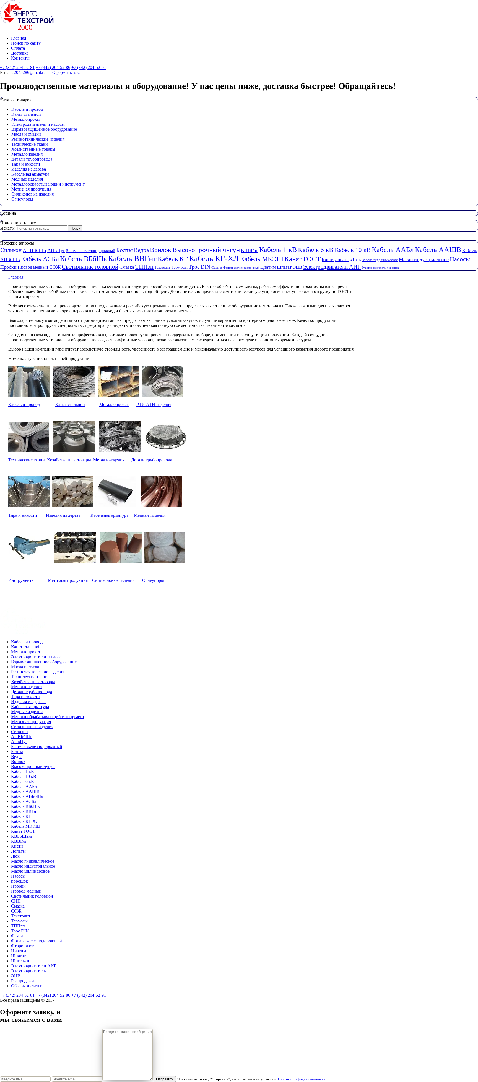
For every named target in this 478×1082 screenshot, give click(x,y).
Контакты (20, 58)
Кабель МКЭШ (261, 259)
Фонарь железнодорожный (241, 267)
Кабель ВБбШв (83, 259)
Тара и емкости (25, 164)
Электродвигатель (374, 267)
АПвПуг (56, 250)
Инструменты (21, 580)
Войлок (160, 249)
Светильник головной (90, 266)
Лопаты (342, 259)
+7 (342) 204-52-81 (17, 67)
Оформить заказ (67, 72)
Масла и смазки (26, 134)
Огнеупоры (22, 199)
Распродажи (22, 980)
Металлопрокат (26, 119)
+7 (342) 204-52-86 (53, 67)
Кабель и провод (27, 109)
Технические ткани (29, 144)
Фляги (216, 267)
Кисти (328, 259)
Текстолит (162, 267)
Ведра (141, 250)
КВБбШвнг (22, 836)
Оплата (18, 48)
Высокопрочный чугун (206, 249)
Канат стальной (26, 114)
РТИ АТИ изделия (153, 404)
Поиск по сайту (26, 43)
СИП (16, 901)
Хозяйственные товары (33, 149)
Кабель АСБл (40, 259)
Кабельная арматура (30, 174)
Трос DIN (199, 267)
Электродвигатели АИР (332, 266)
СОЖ (55, 267)
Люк (355, 259)
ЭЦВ (297, 267)
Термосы (180, 267)
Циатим (268, 267)
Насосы (460, 259)
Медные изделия (27, 179)
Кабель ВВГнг (132, 258)
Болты (124, 250)
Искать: (7, 228)
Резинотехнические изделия (37, 139)
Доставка (19, 53)
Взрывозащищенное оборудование (44, 129)
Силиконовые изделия (32, 194)
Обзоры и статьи (27, 985)
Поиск (75, 228)
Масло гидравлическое (380, 260)
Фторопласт (22, 946)
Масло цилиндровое (30, 871)
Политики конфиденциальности (300, 1079)
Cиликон (11, 250)
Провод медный (33, 267)
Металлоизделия (27, 154)
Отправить (165, 1079)
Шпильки (20, 960)
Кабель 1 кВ (278, 250)
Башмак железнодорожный (90, 250)
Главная (18, 38)
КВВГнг (249, 250)
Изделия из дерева (28, 169)
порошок (393, 267)
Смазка (126, 267)
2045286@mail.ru (30, 72)
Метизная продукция (31, 189)
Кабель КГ (173, 259)
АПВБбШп (34, 250)
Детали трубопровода (31, 159)
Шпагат (284, 267)
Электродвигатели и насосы (38, 124)
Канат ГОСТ (302, 259)
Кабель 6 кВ (316, 249)
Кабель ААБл (393, 250)
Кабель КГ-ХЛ (214, 258)
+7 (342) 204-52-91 (88, 67)
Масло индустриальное (424, 259)
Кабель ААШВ (438, 250)
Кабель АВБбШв (27, 796)
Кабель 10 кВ (353, 249)
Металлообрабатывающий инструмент (48, 184)
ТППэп (144, 266)
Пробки (8, 267)
